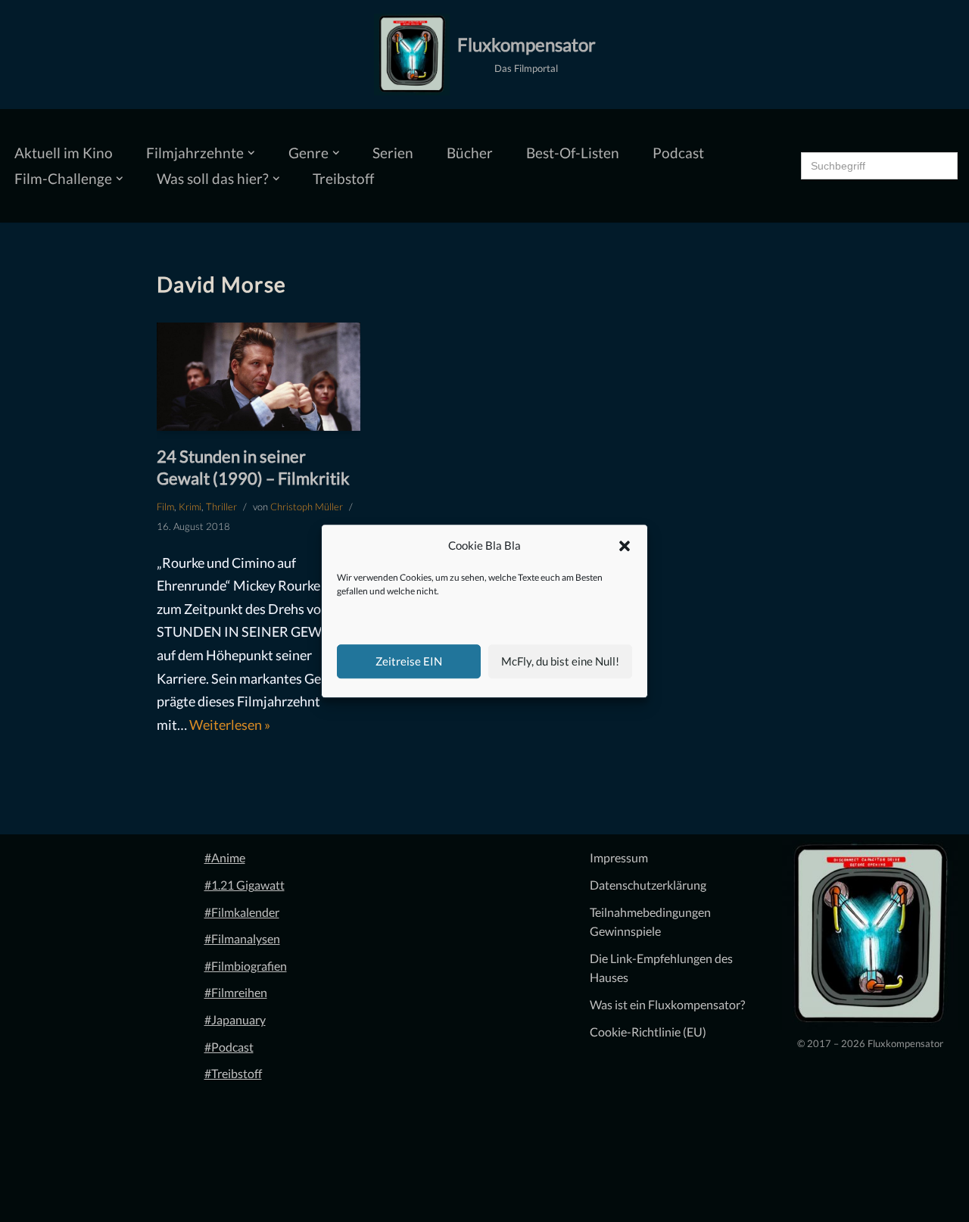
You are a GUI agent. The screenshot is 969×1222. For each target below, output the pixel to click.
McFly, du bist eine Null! (560, 661)
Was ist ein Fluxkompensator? (667, 1004)
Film (165, 506)
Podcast (678, 152)
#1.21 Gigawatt (244, 885)
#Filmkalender (241, 912)
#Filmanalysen (242, 938)
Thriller (221, 506)
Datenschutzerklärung (648, 885)
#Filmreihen (235, 992)
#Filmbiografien (245, 966)
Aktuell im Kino (63, 152)
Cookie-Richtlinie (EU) (648, 1031)
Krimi (190, 506)
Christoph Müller (306, 506)
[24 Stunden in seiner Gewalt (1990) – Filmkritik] (258, 377)
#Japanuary (235, 1019)
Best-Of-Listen (572, 152)
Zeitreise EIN (408, 661)
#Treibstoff (233, 1073)
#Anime (224, 857)
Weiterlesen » (229, 724)
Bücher (470, 152)
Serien (392, 152)
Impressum (619, 857)
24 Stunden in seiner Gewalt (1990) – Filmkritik (253, 467)
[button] (624, 545)
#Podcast (229, 1047)
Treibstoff (343, 178)
